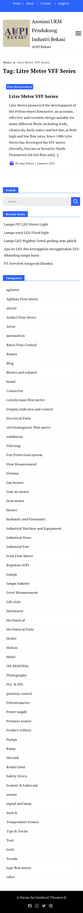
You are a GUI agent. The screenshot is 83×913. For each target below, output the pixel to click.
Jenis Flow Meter (19, 555)
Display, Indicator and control (29, 409)
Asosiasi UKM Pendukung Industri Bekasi (48, 30)
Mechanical (15, 620)
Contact (46, 3)
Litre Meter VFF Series (33, 96)
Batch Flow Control (21, 344)
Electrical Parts (18, 418)
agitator (12, 289)
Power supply (16, 711)
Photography (16, 675)
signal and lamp (18, 803)
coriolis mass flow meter (25, 399)
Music (11, 656)
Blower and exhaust (21, 372)
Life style (13, 601)
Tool (10, 840)
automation (15, 335)
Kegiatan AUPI (17, 565)
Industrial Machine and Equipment (33, 528)
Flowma (12, 473)
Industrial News (18, 537)
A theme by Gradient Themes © (41, 897)
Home (17, 3)
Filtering (13, 445)
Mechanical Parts (20, 629)
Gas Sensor (15, 482)
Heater (11, 510)
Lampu (11, 574)
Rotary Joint (15, 767)
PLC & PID (14, 684)
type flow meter (18, 867)
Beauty (11, 354)
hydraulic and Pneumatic (26, 519)
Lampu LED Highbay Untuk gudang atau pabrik (40, 240)
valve (10, 876)
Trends (11, 858)
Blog (10, 363)
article (11, 308)
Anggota (63, 3)
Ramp (10, 748)
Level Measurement (22, 592)
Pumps (11, 739)
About (30, 3)
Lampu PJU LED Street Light (26, 224)
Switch (11, 812)
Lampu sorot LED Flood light (26, 232)
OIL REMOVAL (17, 665)
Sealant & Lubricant (22, 785)
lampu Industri (18, 583)
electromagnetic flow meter (28, 427)
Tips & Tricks (17, 831)
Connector (14, 390)
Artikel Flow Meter (21, 317)
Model (11, 638)
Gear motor (15, 500)
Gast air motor (17, 491)
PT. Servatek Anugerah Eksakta (28, 263)
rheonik (12, 757)
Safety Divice (16, 776)
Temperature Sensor (22, 821)
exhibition (14, 436)
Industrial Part (17, 546)
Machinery (14, 610)
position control (19, 693)
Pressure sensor (18, 721)
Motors (12, 647)
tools (10, 849)
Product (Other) (18, 730)
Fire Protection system (24, 454)
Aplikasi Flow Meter (22, 299)
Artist (10, 326)
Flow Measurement (19, 87)
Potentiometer (18, 702)
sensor (11, 794)
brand (10, 381)
